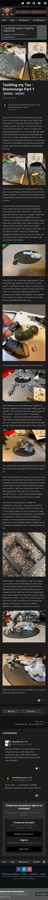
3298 (30, 777)
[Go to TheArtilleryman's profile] (5, 106)
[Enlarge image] (24, 554)
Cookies (43, 874)
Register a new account (24, 834)
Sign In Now (24, 849)
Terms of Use (5, 897)
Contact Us (34, 874)
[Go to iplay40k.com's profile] (8, 743)
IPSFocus (16, 874)
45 (27, 742)
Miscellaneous (9, 37)
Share (12, 711)
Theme (24, 874)
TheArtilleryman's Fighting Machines (19, 29)
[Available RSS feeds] (44, 861)
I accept (43, 894)
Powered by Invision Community (24, 878)
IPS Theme (6, 874)
